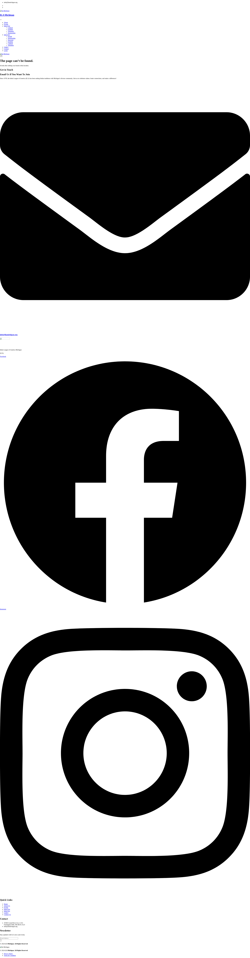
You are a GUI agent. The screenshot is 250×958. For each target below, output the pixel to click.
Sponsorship (11, 33)
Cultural (10, 28)
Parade (10, 36)
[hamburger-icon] (1, 19)
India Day (7, 35)
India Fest (7, 26)
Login (6, 50)
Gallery (6, 47)
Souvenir (10, 40)
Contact (6, 49)
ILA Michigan (7, 15)
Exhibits (10, 29)
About (6, 22)
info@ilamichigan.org (8, 335)
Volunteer (11, 31)
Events (6, 24)
